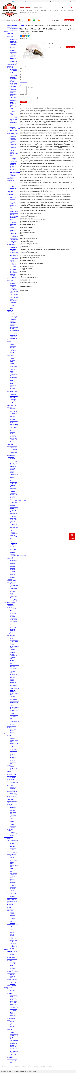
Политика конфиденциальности (49, 1066)
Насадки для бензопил (12, 951)
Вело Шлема (10, 1057)
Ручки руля (12, 888)
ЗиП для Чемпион (14, 263)
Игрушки (9, 851)
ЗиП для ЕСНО (13, 277)
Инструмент (6, 949)
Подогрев (12, 948)
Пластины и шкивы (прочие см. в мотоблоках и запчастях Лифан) (14, 590)
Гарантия (56, 10)
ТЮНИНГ (12, 890)
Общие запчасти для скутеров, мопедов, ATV (13, 163)
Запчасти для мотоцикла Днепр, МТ (13, 46)
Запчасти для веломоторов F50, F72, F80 (12, 801)
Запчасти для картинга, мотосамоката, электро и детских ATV (12, 391)
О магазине (23, 1066)
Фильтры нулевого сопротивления (13, 365)
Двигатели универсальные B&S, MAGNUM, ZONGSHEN (12, 581)
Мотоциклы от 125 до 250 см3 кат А (13, 751)
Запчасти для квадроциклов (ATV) (13, 141)
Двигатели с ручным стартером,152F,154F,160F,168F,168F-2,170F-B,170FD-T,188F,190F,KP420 (18, 501)
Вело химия (12, 809)
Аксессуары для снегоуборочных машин (13, 449)
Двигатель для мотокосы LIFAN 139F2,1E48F (13, 495)
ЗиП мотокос (13, 266)
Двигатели (6, 454)
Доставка (43, 10)
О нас (50, 10)
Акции (5, 23)
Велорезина (12, 810)
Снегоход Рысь (13, 336)
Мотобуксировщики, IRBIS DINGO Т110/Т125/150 (14, 332)
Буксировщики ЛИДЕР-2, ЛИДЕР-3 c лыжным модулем (13, 677)
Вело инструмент (13, 807)
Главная (4, 1066)
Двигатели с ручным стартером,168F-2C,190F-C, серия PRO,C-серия (13, 482)
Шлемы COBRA (13, 1002)
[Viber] (25, 36)
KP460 (11, 95)
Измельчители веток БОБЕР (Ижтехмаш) (13, 982)
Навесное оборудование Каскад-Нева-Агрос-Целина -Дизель (13, 222)
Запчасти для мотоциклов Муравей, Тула (13, 57)
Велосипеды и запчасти (9, 784)
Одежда (12, 992)
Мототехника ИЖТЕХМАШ (10, 602)
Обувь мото (12, 1038)
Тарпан (11, 231)
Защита (11, 1023)
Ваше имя (51, 98)
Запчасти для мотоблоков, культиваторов (10, 193)
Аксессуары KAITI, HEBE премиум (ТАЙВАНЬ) (14, 867)
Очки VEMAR (13, 1054)
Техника (6, 733)
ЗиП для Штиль (13, 264)
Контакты (70, 10)
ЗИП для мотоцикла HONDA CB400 (13, 283)
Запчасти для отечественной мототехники (10, 35)
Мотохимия (12, 388)
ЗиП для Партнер (14, 258)
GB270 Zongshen (13, 94)
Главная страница (24, 23)
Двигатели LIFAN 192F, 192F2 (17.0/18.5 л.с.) (13, 80)
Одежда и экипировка (9, 987)
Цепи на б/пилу (13, 272)
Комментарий (23, 94)
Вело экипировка (11, 988)
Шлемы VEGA (13, 1017)
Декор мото (12, 879)
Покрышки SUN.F (14, 421)
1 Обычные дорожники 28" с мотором (14, 834)
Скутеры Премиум (14, 769)
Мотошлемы (9, 993)
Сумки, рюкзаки (13, 1048)
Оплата (36, 10)
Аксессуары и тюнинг (11, 854)
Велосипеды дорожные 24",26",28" (13, 789)
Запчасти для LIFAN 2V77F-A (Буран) (13, 91)
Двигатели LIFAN (10, 457)
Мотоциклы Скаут (14, 613)
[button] (45, 43)
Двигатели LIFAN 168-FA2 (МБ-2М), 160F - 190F (14, 75)
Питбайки (9, 771)
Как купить (29, 10)
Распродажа (9, 27)
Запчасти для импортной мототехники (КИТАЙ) (12, 133)
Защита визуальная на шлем (13, 928)
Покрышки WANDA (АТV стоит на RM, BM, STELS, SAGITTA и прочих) (14, 411)
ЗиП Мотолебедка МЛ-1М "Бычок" (13, 202)
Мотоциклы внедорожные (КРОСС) (13, 762)
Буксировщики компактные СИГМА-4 (13, 671)
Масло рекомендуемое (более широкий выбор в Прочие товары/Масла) (13, 598)
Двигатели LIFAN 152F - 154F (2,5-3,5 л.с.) (13, 71)
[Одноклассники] (23, 36)
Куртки (11, 1056)
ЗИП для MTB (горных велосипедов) (13, 814)
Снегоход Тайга (13, 338)
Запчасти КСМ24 (13, 452)
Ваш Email (22, 98)
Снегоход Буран (13, 335)
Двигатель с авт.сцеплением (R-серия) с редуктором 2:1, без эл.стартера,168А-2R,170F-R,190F (16, 537)
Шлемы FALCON (13, 995)
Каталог (22, 10)
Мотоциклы (9, 748)
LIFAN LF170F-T (13, 99)
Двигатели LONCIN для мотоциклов (12, 571)
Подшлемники (13, 1046)
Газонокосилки (13, 247)
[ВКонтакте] (21, 36)
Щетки (11, 863)
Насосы (11, 361)
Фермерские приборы (12, 979)
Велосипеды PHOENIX (12, 791)
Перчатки (12, 990)
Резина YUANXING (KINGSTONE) (13, 435)
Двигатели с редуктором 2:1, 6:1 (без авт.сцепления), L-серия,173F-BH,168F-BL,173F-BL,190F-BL (14, 516)
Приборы (12, 935)
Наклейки (12, 859)
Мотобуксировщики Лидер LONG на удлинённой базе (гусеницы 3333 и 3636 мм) (14, 710)
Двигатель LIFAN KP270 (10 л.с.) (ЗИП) (13, 111)
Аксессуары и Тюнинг (8, 837)
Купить (70, 47)
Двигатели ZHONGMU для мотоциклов (13, 576)
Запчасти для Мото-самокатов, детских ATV (14, 396)
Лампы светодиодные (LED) (13, 385)
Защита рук (9, 891)
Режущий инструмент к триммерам (13, 269)
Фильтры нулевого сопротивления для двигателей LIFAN (13, 117)
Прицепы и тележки (11, 776)
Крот (11, 208)
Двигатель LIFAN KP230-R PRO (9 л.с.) (13, 124)
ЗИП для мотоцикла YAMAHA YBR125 (13, 288)
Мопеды (9, 735)
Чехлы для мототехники (12, 901)
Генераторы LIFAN (11, 455)
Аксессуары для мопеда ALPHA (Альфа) (13, 876)
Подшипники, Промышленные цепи (13, 377)
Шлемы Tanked (13, 999)
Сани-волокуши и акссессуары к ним (14, 717)
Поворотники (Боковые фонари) (13, 932)
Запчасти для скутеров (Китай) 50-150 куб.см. (13, 158)
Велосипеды (10, 785)
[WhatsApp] (27, 36)
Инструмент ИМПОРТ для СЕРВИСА (13, 976)
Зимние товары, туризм (12, 1059)
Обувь (11, 1024)
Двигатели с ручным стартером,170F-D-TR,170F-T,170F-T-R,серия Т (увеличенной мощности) (14, 463)
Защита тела (12, 1031)
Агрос (11, 196)
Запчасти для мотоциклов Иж (61, 23)
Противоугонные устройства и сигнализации (13, 942)
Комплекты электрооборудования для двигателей (15, 129)
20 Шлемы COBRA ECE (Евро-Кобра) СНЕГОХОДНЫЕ (14, 1009)
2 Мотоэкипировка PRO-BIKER (14, 1051)
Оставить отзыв (23, 82)
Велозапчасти (10, 804)
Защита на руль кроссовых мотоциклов (13, 895)
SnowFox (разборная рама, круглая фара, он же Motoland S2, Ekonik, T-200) (14, 316)
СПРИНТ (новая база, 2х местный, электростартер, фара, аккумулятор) (14, 623)
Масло (11, 357)
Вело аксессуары (13, 805)
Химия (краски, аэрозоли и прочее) (13, 369)
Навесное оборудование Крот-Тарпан (13, 229)
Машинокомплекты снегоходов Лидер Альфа (14, 690)
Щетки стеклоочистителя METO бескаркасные (12, 840)
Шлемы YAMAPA (13, 1001)
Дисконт (63, 10)
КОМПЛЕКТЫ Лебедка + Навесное (13, 731)
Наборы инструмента (11, 985)
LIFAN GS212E (13, 97)
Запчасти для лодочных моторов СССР (13, 344)
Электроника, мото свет (12, 924)
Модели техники (13, 852)
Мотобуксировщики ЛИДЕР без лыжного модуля (14, 667)
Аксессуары (12, 246)
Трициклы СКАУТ (13, 618)
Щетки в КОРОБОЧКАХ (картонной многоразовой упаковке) (13, 846)
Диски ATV (12, 419)
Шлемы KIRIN (13, 1015)
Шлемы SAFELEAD (14, 996)
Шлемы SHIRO (13, 998)
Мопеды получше (14, 743)
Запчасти (6, 31)
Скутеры (9, 765)
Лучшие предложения (12, 25)
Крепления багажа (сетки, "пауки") (13, 882)
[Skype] (29, 36)
